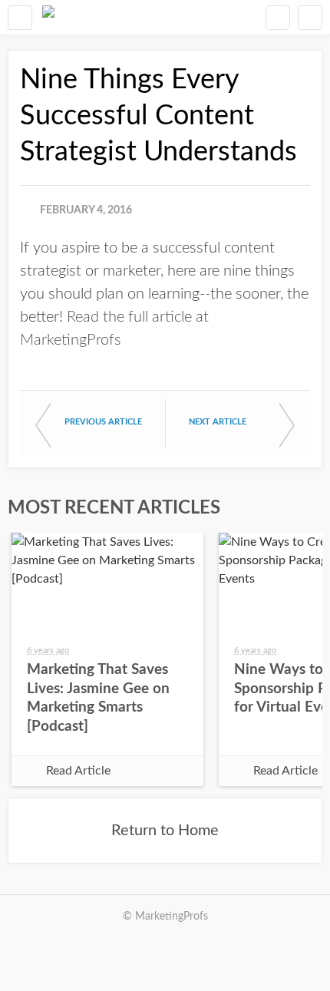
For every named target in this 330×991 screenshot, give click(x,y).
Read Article (78, 771)
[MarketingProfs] (48, 17)
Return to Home (165, 830)
